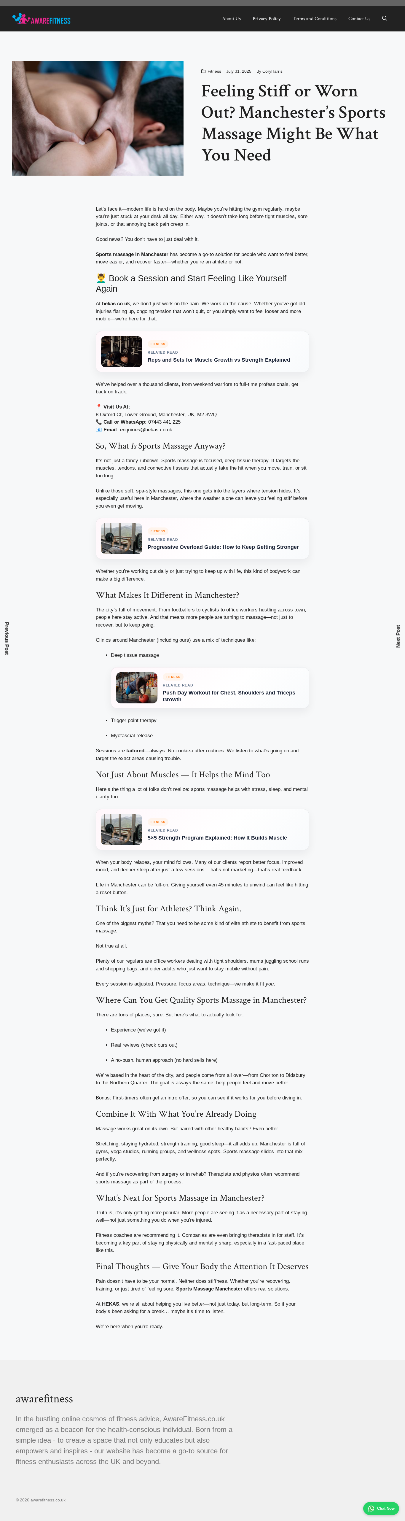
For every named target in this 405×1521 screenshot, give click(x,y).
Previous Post (7, 638)
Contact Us (359, 18)
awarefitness (44, 1398)
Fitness (214, 71)
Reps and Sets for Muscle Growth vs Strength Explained (219, 360)
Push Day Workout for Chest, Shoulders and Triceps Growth (229, 696)
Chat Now (386, 1508)
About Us (231, 18)
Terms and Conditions (315, 18)
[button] (384, 19)
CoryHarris (272, 71)
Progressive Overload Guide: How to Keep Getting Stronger (223, 547)
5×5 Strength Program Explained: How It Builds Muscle (217, 838)
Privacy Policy (267, 18)
